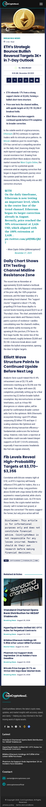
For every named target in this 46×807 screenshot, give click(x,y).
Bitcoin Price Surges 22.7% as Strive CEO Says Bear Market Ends (22, 669)
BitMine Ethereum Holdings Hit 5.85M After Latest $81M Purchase (22, 641)
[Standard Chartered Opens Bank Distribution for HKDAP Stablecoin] (23, 592)
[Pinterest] (20, 80)
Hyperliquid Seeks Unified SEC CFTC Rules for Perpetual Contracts (23, 629)
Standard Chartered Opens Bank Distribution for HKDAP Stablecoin (21, 613)
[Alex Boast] (16, 67)
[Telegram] (37, 80)
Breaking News (12, 38)
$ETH (8, 190)
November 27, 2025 (23, 253)
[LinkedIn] (8, 727)
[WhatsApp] (25, 80)
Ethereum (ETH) (28, 560)
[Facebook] (9, 80)
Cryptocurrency (15, 560)
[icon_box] (16, 778)
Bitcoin (7, 141)
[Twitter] (14, 80)
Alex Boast (26, 68)
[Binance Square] (24, 726)
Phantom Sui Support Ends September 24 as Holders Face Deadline (20, 655)
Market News (9, 647)
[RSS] (12, 727)
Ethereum (8, 133)
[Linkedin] (31, 80)
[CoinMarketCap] (29, 726)
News (36, 560)
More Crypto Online (29, 162)
